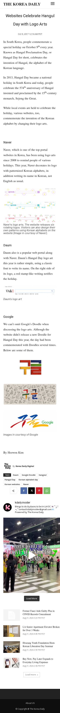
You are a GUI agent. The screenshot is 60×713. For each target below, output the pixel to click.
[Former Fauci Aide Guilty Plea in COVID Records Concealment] (11, 615)
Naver (26, 484)
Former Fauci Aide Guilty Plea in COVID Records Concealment (38, 612)
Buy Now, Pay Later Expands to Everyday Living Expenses (38, 660)
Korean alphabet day (28, 479)
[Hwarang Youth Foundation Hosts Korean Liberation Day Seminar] (11, 647)
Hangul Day (10, 479)
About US (30, 703)
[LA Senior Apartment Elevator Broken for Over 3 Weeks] (11, 631)
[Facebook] (23, 490)
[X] (31, 490)
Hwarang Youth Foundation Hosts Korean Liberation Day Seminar (39, 644)
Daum (15, 475)
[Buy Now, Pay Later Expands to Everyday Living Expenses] (11, 663)
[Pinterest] (39, 490)
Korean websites (12, 484)
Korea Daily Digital (25, 466)
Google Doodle (29, 475)
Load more (30, 674)
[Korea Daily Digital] (8, 466)
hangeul (42, 475)
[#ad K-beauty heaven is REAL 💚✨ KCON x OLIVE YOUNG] (31, 555)
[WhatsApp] (47, 490)
